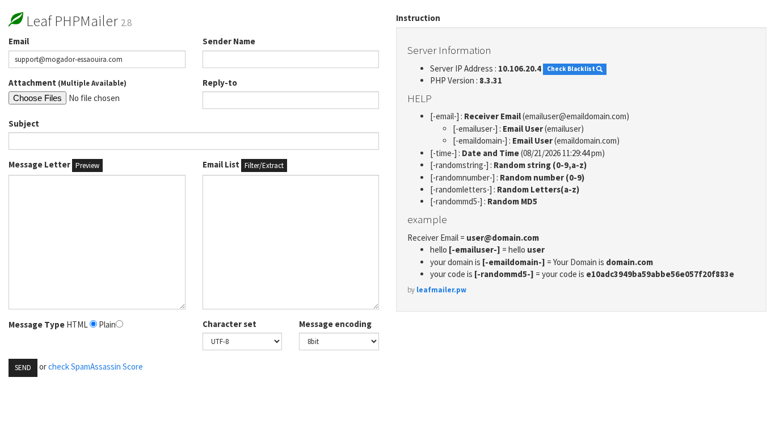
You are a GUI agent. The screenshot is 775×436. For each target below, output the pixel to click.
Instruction (418, 17)
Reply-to (220, 82)
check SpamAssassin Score (95, 366)
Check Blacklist (571, 69)
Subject (24, 123)
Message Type (37, 324)
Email (19, 41)
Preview (87, 165)
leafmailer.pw (441, 290)
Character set (229, 323)
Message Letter (54, 164)
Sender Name (229, 41)
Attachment (68, 82)
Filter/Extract (264, 165)
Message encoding (335, 323)
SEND (23, 367)
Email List (243, 164)
